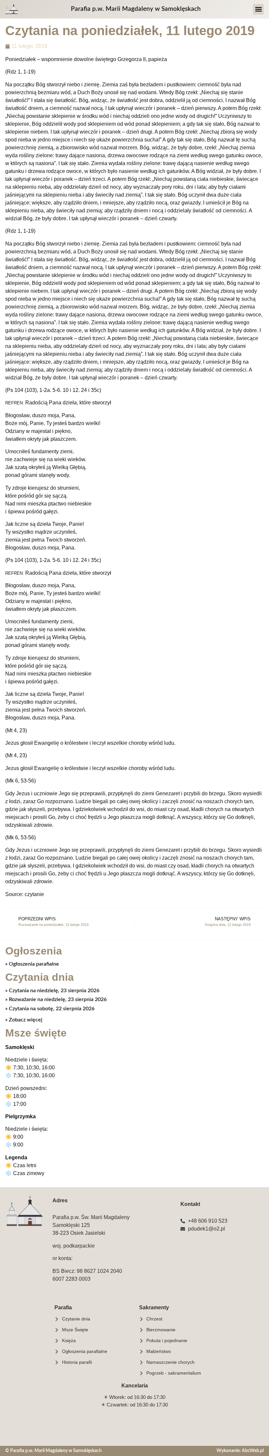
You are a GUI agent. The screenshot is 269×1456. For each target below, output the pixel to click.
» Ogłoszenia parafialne (32, 964)
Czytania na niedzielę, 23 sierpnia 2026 (53, 990)
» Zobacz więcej (23, 1019)
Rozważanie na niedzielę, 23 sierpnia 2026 (57, 999)
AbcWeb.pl (253, 1450)
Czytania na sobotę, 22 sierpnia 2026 (51, 1008)
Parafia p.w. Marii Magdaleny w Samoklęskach (136, 9)
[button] (258, 9)
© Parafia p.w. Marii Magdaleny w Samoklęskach (53, 1450)
